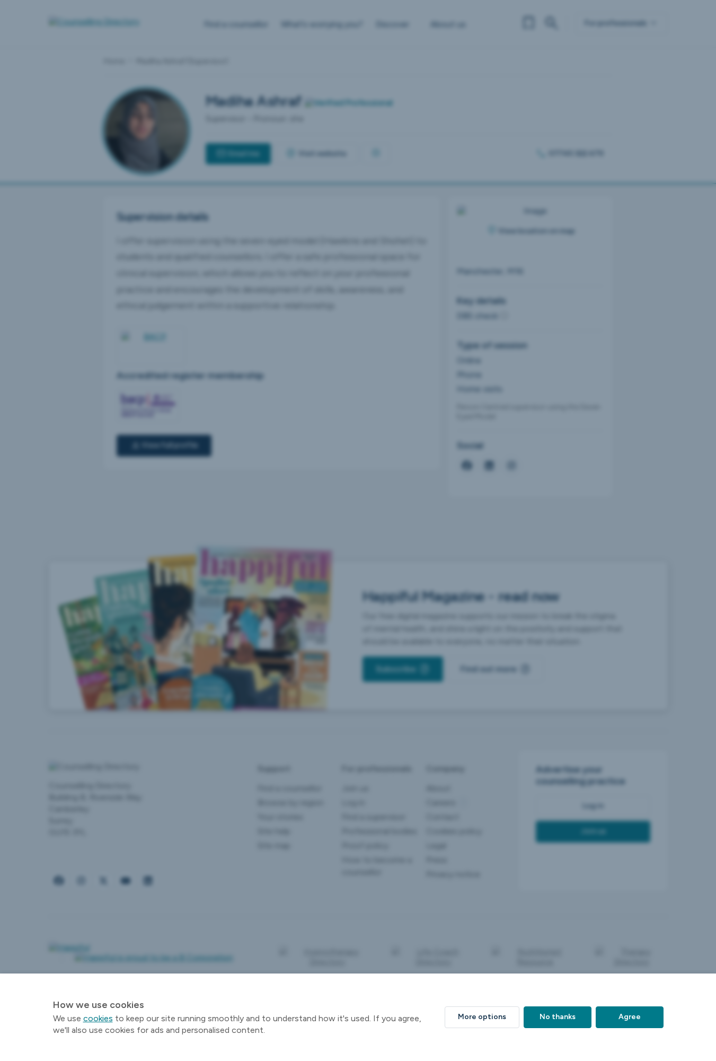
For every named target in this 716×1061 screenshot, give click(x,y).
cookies (98, 1018)
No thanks (558, 1016)
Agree (629, 1016)
